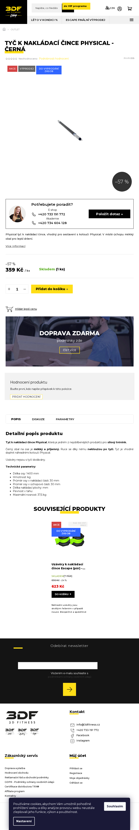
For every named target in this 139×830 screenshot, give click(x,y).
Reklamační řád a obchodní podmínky (27, 777)
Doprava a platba (15, 768)
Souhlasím (115, 806)
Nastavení (24, 821)
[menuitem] (44, 20)
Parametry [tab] (65, 419)
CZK (112, 8)
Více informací (16, 246)
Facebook (82, 735)
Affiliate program (15, 791)
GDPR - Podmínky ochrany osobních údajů (29, 782)
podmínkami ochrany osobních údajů (69, 676)
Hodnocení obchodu (16, 772)
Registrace (76, 773)
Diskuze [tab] (38, 419)
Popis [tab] (16, 419)
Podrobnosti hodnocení (54, 58)
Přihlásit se (71, 689)
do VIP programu (75, 6)
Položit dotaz (108, 214)
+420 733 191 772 (87, 730)
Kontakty (10, 795)
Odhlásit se (76, 782)
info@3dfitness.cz (88, 724)
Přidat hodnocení (26, 396)
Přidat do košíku (50, 289)
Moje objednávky (79, 778)
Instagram (83, 740)
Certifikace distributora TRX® (22, 786)
